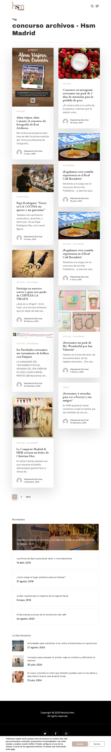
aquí (13, 749)
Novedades (68, 165)
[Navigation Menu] (97, 6)
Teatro (66, 387)
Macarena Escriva (33, 151)
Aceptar (80, 744)
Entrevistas (22, 196)
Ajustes (96, 744)
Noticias (20, 111)
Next (28, 497)
